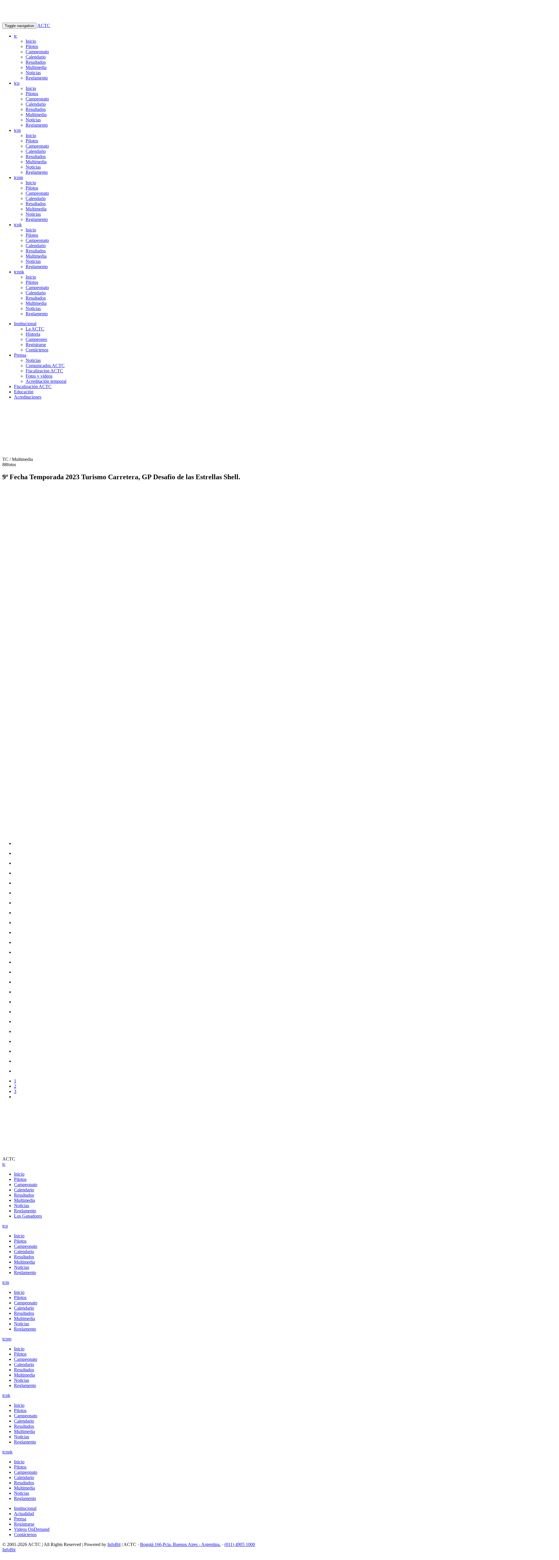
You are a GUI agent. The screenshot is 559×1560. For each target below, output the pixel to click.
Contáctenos (37, 349)
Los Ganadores (28, 1216)
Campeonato (37, 51)
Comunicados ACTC (45, 365)
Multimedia (36, 67)
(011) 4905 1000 (239, 1544)
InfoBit (114, 1544)
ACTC (43, 25)
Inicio (31, 41)
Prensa (20, 355)
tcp (17, 83)
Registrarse (36, 344)
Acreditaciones (27, 397)
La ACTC (35, 328)
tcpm (18, 177)
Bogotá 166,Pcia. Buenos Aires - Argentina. (180, 1544)
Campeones (36, 339)
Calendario (36, 56)
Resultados (36, 62)
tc (15, 35)
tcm (17, 130)
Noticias (33, 72)
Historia (33, 334)
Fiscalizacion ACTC (44, 370)
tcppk (19, 271)
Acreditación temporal (46, 381)
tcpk (18, 224)
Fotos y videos (39, 376)
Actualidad (24, 1513)
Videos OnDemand (31, 1529)
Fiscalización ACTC (33, 386)
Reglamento (37, 77)
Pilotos (32, 46)
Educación (23, 391)
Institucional (25, 323)
